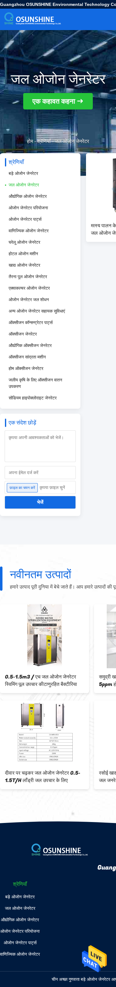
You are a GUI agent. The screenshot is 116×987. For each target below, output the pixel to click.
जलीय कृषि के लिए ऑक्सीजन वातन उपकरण (35, 383)
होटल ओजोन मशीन (23, 253)
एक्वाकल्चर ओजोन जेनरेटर (29, 288)
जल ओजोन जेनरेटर (24, 184)
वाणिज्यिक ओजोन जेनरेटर (29, 230)
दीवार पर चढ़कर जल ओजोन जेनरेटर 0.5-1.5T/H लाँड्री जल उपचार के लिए (42, 776)
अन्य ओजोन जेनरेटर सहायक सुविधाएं (37, 311)
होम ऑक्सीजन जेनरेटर (26, 368)
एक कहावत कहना (53, 101)
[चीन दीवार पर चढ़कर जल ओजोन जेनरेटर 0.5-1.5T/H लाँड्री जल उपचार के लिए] (44, 732)
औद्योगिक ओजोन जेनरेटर (28, 196)
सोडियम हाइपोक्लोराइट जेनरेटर (33, 397)
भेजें (40, 502)
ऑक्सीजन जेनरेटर (23, 333)
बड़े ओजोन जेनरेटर (23, 173)
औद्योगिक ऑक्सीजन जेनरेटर (30, 345)
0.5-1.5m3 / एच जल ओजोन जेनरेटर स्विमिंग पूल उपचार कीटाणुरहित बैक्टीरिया (41, 680)
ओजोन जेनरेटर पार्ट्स (25, 219)
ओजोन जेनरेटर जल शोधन (29, 299)
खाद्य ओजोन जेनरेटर (24, 265)
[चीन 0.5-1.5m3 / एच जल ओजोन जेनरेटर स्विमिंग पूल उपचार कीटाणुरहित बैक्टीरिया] (44, 636)
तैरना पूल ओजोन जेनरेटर (28, 276)
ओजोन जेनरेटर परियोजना (28, 207)
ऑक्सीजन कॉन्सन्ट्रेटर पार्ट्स (31, 322)
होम (30, 141)
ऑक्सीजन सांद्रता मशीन (27, 356)
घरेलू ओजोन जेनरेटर (24, 242)
